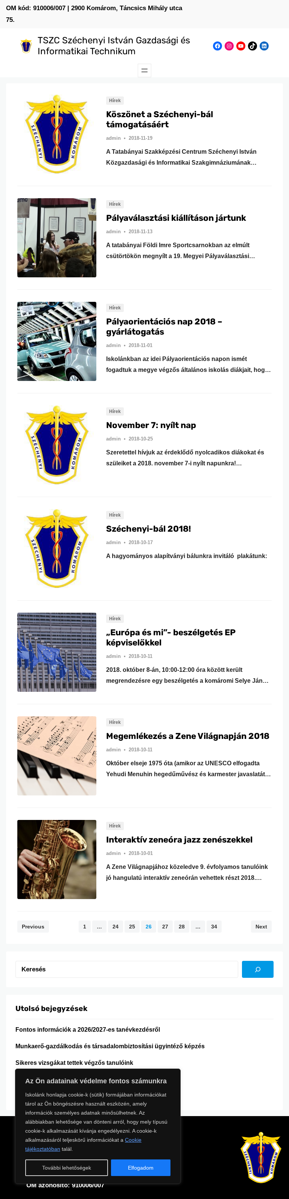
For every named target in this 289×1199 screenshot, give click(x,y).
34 (214, 927)
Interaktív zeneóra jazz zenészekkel (179, 840)
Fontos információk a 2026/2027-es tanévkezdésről (87, 1029)
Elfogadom (141, 1168)
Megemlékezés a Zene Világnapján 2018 (187, 736)
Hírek (115, 100)
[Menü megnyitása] (144, 70)
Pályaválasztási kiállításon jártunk (176, 218)
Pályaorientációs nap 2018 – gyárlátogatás (164, 327)
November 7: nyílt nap (151, 425)
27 (165, 927)
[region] (98, 1126)
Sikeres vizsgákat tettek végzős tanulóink (74, 1063)
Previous (33, 927)
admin (113, 138)
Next (261, 927)
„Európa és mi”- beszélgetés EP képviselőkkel (171, 638)
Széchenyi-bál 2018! (148, 529)
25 (132, 927)
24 (116, 927)
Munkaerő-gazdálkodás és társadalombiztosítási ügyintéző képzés (110, 1046)
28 (182, 927)
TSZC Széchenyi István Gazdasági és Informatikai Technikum (114, 46)
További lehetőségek (66, 1168)
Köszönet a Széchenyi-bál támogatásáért (159, 120)
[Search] (258, 969)
